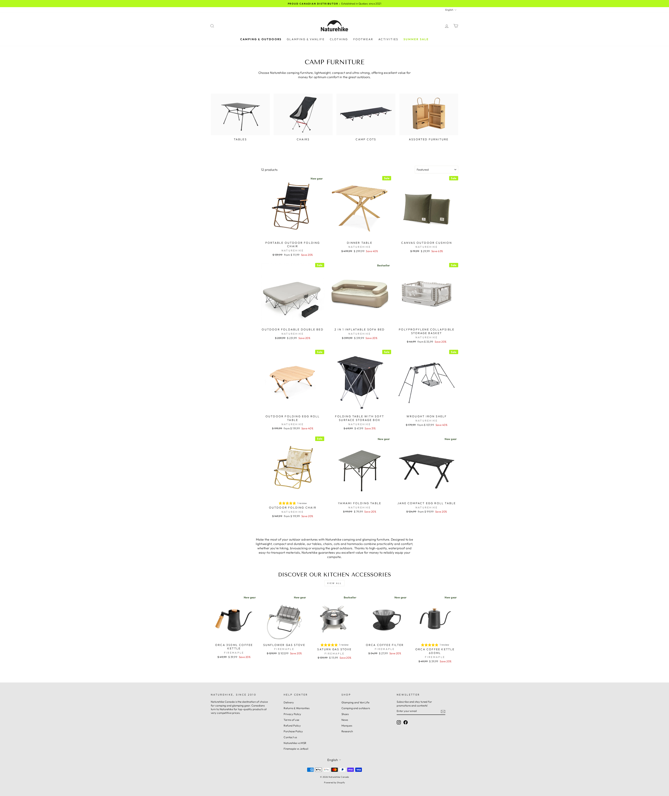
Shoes (345, 714)
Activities (388, 39)
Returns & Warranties (296, 708)
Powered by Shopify (334, 782)
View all (334, 583)
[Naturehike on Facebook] (405, 722)
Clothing (339, 39)
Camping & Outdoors (261, 39)
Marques (346, 725)
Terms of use (291, 719)
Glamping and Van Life (355, 702)
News (344, 719)
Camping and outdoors (355, 708)
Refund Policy (292, 725)
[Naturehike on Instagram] (399, 722)
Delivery (289, 702)
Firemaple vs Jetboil (296, 748)
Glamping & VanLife (306, 39)
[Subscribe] (443, 711)
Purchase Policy (293, 731)
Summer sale (416, 39)
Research (347, 731)
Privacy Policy (292, 714)
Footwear (363, 39)
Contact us (290, 737)
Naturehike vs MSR (295, 743)
